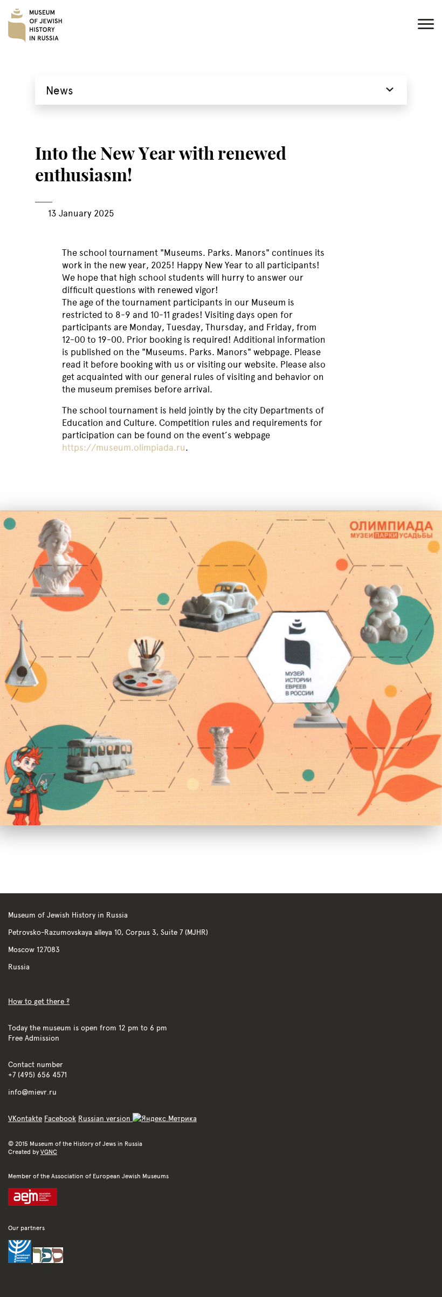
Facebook (60, 1118)
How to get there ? (39, 1001)
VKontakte (25, 1118)
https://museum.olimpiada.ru (123, 447)
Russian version (105, 1118)
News (59, 90)
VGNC (48, 1151)
